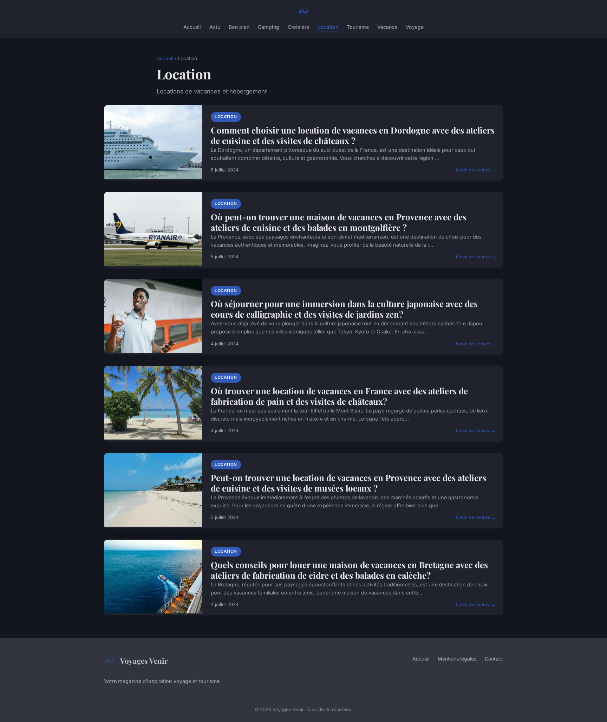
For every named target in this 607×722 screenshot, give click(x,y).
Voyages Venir (144, 660)
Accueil (192, 27)
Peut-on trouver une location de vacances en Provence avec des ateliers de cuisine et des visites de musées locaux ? (348, 483)
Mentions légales (457, 659)
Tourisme (358, 27)
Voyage (415, 27)
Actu (214, 27)
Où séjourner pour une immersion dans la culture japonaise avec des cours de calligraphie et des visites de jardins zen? (344, 309)
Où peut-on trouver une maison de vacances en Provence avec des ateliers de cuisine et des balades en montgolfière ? (338, 222)
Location (328, 27)
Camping (268, 27)
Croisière (298, 27)
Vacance (387, 27)
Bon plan (239, 27)
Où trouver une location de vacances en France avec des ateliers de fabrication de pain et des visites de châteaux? (339, 396)
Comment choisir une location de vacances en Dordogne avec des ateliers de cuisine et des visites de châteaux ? (353, 135)
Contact (494, 659)
